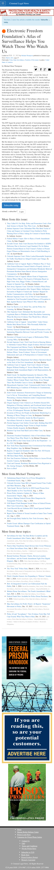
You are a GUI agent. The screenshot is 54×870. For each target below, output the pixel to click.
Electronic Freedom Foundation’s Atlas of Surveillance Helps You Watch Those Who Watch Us (28, 436)
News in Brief (12, 468)
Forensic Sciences (43, 548)
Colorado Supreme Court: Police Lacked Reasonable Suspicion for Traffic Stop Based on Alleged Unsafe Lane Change (29, 257)
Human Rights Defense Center (28, 832)
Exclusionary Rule (26, 553)
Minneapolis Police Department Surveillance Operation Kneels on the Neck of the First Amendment (29, 361)
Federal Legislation (18, 599)
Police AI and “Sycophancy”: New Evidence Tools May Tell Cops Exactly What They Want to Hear (28, 615)
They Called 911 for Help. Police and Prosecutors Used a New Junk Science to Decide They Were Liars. (29, 224)
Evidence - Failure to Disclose (15, 622)
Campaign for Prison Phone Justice (29, 837)
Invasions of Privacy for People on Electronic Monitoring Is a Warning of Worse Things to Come (29, 414)
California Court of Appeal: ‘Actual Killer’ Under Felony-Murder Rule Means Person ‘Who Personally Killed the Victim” (27, 324)
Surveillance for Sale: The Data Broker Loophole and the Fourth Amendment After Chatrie (27, 536)
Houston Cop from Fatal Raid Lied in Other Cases (25, 430)
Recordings (24, 581)
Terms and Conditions (29, 846)
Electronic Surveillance (41, 541)
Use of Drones (23, 574)
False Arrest (39, 586)
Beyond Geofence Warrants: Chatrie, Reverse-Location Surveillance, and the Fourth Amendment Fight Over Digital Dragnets (28, 558)
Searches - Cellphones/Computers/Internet (34, 551)
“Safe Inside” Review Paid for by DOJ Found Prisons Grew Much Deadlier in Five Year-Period (28, 489)
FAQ (23, 843)
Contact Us (26, 841)
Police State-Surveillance (16, 60)
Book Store (25, 855)
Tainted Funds (20, 543)
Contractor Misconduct (40, 606)
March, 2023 (9, 58)
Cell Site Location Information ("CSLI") (33, 564)
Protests (24, 609)
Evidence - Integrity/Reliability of (39, 589)
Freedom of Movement (32, 60)
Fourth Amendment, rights (25, 579)
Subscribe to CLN (27, 852)
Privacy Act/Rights (12, 574)
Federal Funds (11, 543)
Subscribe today (11, 205)
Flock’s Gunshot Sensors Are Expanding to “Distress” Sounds (29, 576)
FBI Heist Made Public (15, 456)
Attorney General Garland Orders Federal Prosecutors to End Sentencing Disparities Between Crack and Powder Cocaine (28, 330)
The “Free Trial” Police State (17, 568)
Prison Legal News (24, 834)
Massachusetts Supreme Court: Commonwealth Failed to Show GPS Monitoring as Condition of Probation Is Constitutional (29, 386)
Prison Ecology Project (29, 857)
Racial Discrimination (28, 586)
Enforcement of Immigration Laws (25, 571)
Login (21, 211)
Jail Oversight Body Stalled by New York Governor (25, 518)
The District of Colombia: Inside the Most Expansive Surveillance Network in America (26, 419)
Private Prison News (29, 848)
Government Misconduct (14, 609)
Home (19, 829)
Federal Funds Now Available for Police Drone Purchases (27, 596)
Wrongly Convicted (28, 860)
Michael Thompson (27, 55)
